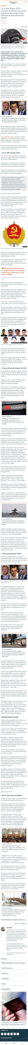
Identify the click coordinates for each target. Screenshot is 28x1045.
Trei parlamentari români (7, 137)
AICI (24, 919)
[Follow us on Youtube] (5, 1034)
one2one (5, 973)
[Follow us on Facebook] (2, 1034)
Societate (3, 6)
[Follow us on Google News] (14, 1034)
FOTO (4, 984)
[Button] (24, 27)
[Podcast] (6, 1043)
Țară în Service (7, 968)
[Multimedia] (14, 1043)
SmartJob (5, 979)
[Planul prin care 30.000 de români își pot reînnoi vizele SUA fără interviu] (14, 1006)
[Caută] (22, 1043)
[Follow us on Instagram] (8, 1034)
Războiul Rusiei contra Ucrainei (13, 963)
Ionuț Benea (3, 21)
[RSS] (11, 1034)
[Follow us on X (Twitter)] (18, 1034)
